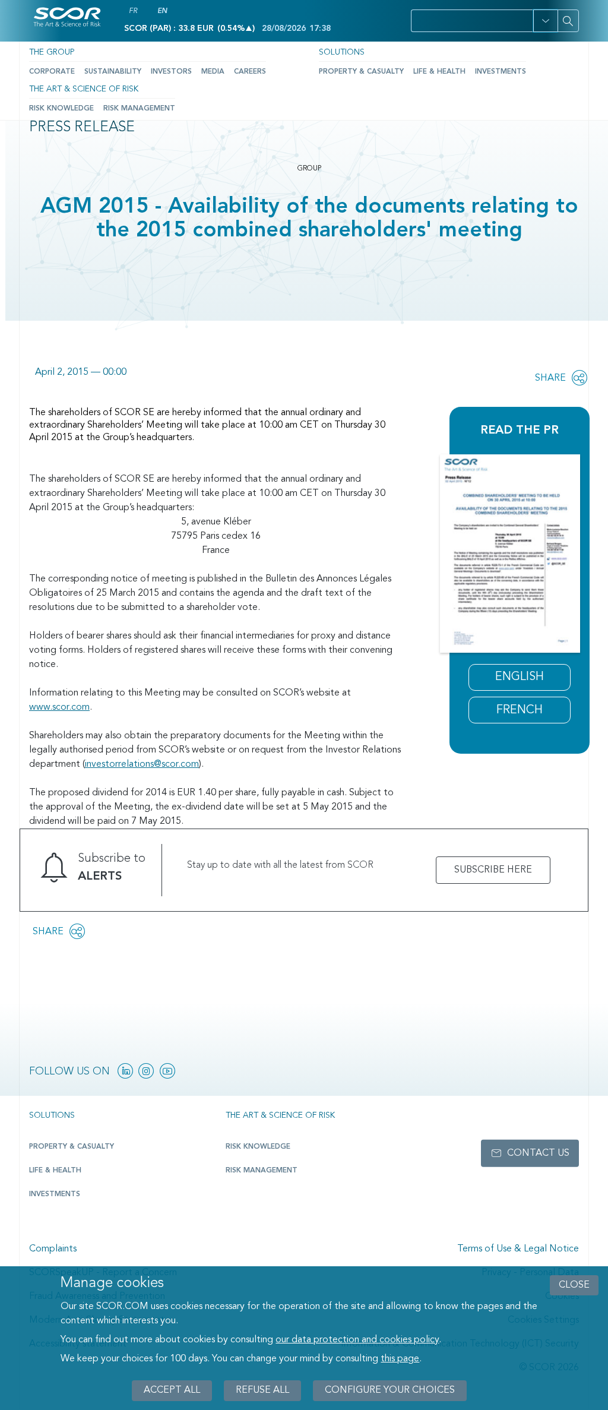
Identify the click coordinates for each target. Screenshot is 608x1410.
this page (400, 1359)
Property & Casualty (361, 71)
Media (212, 71)
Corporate (52, 71)
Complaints (53, 1249)
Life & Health (439, 71)
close (574, 1285)
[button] (545, 21)
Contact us (538, 1153)
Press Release (82, 128)
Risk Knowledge (61, 108)
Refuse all (262, 1390)
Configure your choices (390, 1390)
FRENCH (519, 710)
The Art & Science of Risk (83, 89)
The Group (51, 52)
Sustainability (112, 71)
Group (309, 168)
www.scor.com (59, 707)
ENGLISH (519, 677)
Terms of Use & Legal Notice (518, 1249)
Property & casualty (71, 1146)
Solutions (342, 52)
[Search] (568, 21)
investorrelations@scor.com (142, 764)
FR (133, 11)
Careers (250, 71)
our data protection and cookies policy (357, 1340)
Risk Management (139, 108)
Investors (171, 71)
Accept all (172, 1390)
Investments (500, 71)
